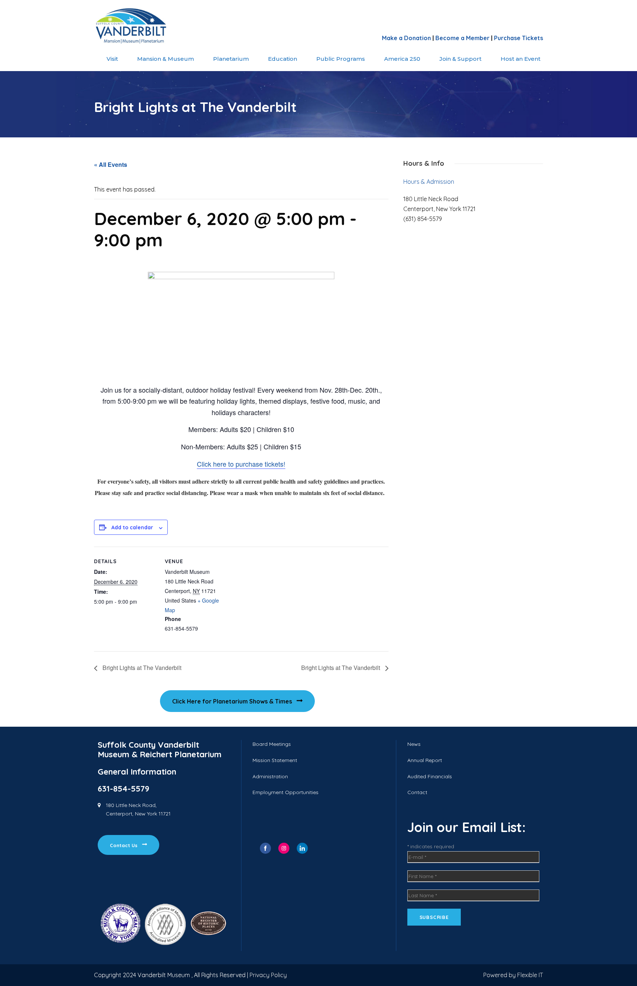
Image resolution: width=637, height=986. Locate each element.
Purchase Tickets (518, 38)
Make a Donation (406, 38)
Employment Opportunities (285, 792)
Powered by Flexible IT (513, 975)
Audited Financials (429, 776)
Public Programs (340, 58)
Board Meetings (272, 744)
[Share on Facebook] (265, 848)
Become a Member (462, 38)
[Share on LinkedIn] (302, 848)
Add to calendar (132, 527)
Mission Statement (275, 760)
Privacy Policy (268, 975)
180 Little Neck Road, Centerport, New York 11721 (138, 809)
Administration (270, 776)
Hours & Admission (428, 181)
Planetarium (231, 58)
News (414, 744)
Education (282, 58)
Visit (112, 58)
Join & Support (460, 58)
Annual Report (424, 760)
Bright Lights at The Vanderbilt (141, 667)
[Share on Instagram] (283, 848)
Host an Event (520, 58)
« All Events (110, 164)
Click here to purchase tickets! (241, 464)
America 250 (402, 58)
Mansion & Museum (165, 58)
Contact (417, 792)
